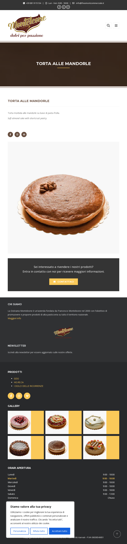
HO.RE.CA (19, 382)
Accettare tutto (59, 531)
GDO (16, 378)
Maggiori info (14, 318)
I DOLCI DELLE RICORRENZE (28, 386)
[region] (40, 519)
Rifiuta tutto (39, 531)
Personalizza (19, 531)
